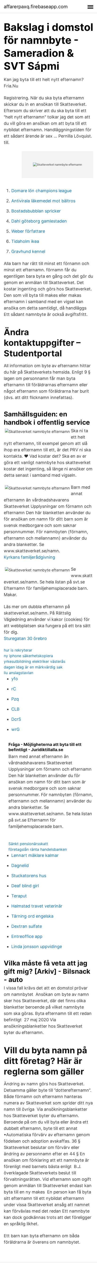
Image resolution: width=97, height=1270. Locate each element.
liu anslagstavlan (18, 672)
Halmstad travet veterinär (36, 906)
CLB (15, 709)
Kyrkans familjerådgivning (29, 557)
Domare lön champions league (41, 190)
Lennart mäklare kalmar (35, 855)
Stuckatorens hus (28, 875)
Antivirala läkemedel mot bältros (43, 200)
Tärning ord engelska (32, 916)
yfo (14, 678)
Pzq (15, 698)
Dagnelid (20, 865)
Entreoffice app (26, 936)
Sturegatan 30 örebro (25, 638)
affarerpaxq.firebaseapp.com (36, 6)
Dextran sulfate (26, 926)
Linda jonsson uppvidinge (36, 946)
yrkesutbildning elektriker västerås (34, 661)
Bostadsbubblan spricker (36, 210)
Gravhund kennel (28, 251)
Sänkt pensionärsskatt (28, 843)
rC (13, 688)
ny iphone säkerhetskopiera (28, 655)
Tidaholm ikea (25, 241)
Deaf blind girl (25, 885)
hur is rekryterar (18, 650)
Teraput (19, 895)
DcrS (16, 719)
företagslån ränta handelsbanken (37, 849)
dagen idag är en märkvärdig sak (33, 667)
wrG (15, 729)
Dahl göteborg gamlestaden (39, 221)
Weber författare (28, 231)
